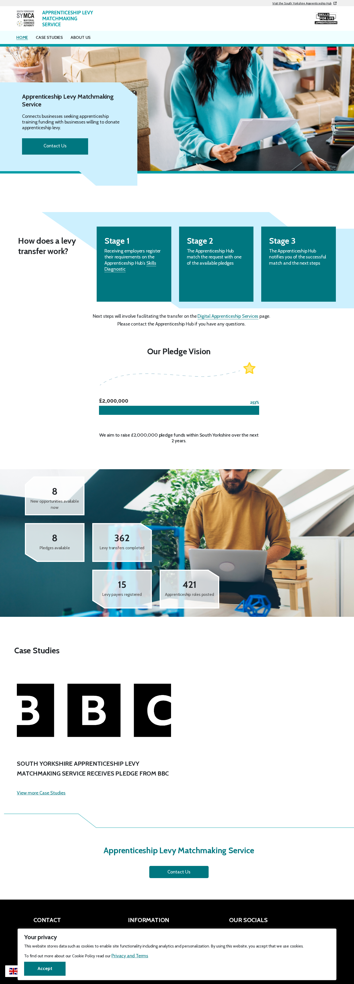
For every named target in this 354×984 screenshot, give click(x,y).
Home (22, 37)
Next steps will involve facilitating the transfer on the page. (181, 316)
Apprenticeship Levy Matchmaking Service (68, 100)
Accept (45, 968)
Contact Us (55, 146)
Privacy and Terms (129, 956)
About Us (80, 37)
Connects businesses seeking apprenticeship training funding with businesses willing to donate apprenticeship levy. (70, 122)
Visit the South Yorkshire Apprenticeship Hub (301, 3)
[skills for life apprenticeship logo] (326, 18)
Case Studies (49, 37)
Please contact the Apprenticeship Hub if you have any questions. (181, 324)
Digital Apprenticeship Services (227, 316)
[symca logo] (54, 18)
